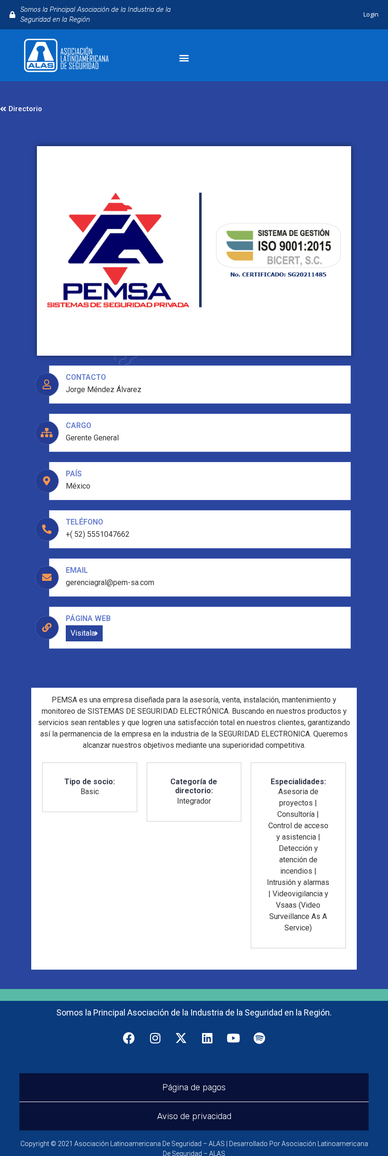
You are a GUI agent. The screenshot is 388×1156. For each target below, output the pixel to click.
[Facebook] (129, 1038)
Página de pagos (194, 1087)
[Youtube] (233, 1038)
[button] (184, 58)
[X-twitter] (181, 1038)
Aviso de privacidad (194, 1116)
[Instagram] (155, 1038)
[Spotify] (259, 1038)
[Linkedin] (207, 1038)
